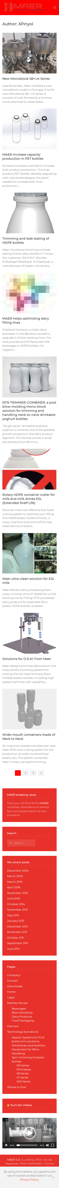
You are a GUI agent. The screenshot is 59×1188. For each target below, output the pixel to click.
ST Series (22, 1077)
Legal (10, 997)
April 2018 (13, 887)
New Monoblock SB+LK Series (26, 79)
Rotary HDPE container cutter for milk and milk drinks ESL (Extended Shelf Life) (28, 499)
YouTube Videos (21, 1105)
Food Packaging (23, 1020)
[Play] (6, 1145)
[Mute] (47, 1145)
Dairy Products (22, 1016)
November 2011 (17, 932)
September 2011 (17, 943)
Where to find (16, 1087)
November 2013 (17, 909)
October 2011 (15, 937)
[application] (29, 1133)
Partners (13, 1026)
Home (11, 991)
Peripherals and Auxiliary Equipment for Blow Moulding (28, 1049)
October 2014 (16, 904)
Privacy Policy (29, 1179)
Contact (12, 980)
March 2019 (14, 881)
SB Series (23, 1073)
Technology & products (22, 1031)
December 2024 (18, 870)
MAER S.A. (14, 1159)
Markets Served (17, 1003)
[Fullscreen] (52, 1145)
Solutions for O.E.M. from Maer (26, 659)
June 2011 (13, 948)
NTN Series (24, 1069)
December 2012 (17, 926)
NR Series (23, 1065)
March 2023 (15, 876)
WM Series (24, 1081)
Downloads (14, 986)
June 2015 (13, 898)
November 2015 (17, 893)
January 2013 (15, 920)
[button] (29, 1133)
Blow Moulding (22, 1012)
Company (13, 975)
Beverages (19, 1008)
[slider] (27, 1145)
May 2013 (13, 915)
